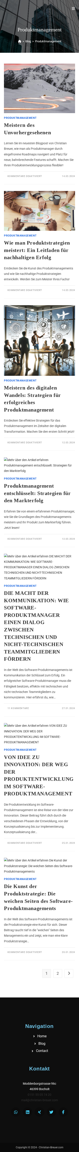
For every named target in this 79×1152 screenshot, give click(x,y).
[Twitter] (51, 1112)
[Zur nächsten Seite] (69, 973)
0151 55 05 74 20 (39, 1094)
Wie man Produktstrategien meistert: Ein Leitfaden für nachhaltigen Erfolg (37, 250)
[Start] (19, 41)
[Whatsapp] (15, 1112)
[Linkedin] (27, 1112)
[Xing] (39, 1112)
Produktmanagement (48, 41)
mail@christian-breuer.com (39, 1100)
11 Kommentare (18, 708)
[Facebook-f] (63, 1112)
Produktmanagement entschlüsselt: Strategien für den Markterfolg (37, 493)
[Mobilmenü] (73, 9)
